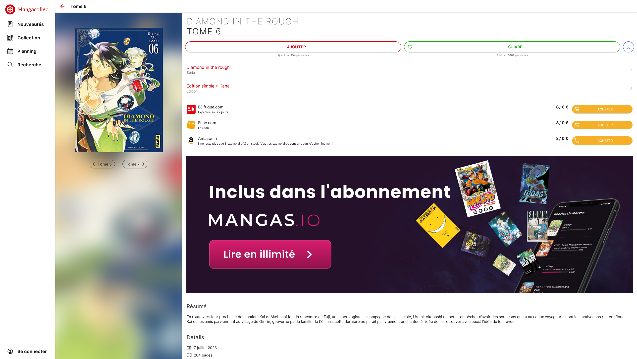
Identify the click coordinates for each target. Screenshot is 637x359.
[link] (409, 69)
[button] (62, 6)
